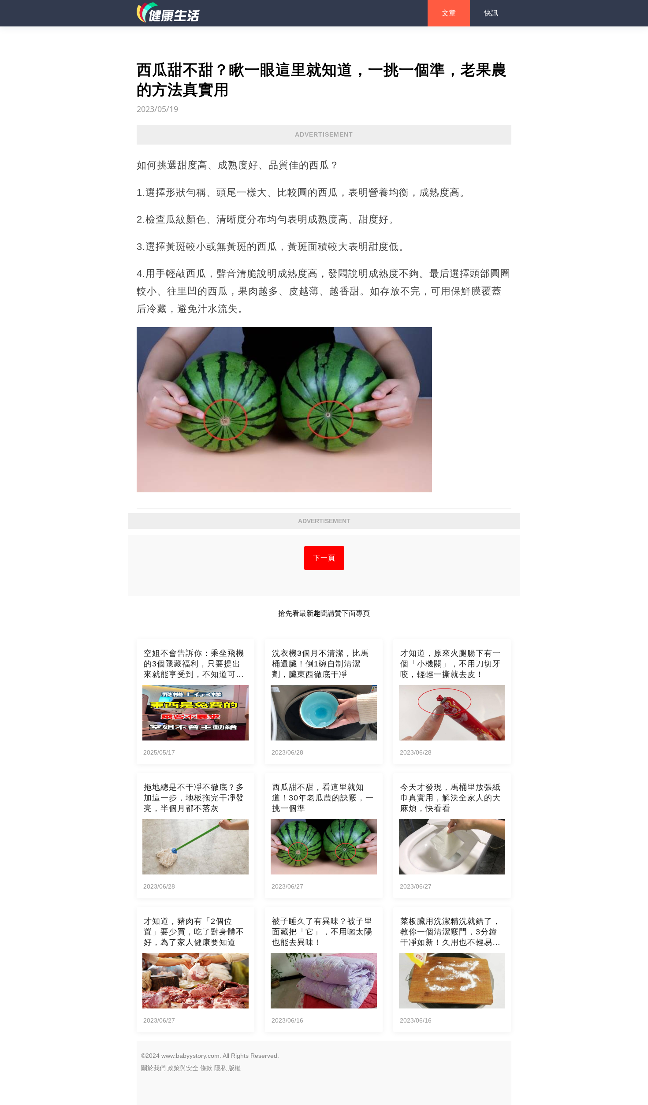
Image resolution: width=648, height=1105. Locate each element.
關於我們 (153, 1068)
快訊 (491, 13)
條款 (206, 1068)
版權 (234, 1068)
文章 (449, 13)
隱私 (220, 1068)
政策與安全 (183, 1068)
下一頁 (324, 558)
